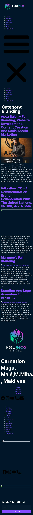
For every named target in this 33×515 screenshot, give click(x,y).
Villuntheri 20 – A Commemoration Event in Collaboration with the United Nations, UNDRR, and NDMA (16, 197)
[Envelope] (21, 398)
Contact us (9, 28)
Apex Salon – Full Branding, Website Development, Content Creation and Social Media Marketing (15, 125)
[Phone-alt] (17, 398)
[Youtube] (12, 398)
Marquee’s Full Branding (12, 259)
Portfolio (9, 22)
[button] (16, 58)
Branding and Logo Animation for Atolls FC (16, 294)
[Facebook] (3, 398)
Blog (7, 26)
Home (8, 16)
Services (8, 20)
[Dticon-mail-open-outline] (23, 472)
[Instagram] (8, 398)
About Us (9, 18)
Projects (8, 24)
